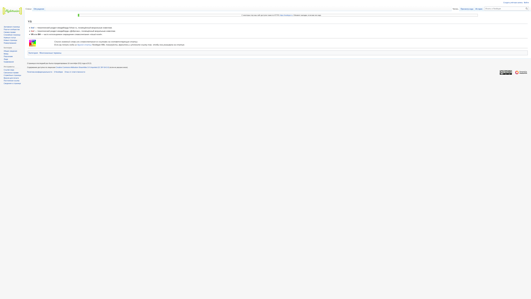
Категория (33, 53)
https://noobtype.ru (286, 15)
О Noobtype (58, 72)
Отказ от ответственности (75, 72)
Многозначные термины (50, 53)
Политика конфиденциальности (39, 72)
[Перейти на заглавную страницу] (12, 11)
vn (32, 28)
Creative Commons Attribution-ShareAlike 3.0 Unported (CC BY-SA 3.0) (83, 67)
